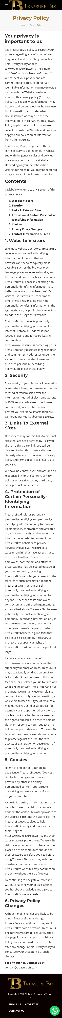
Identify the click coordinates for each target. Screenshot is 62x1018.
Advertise (32, 1004)
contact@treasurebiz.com (21, 967)
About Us (15, 1004)
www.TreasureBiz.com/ (22, 68)
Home (22, 25)
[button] (55, 1011)
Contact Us (16, 1010)
